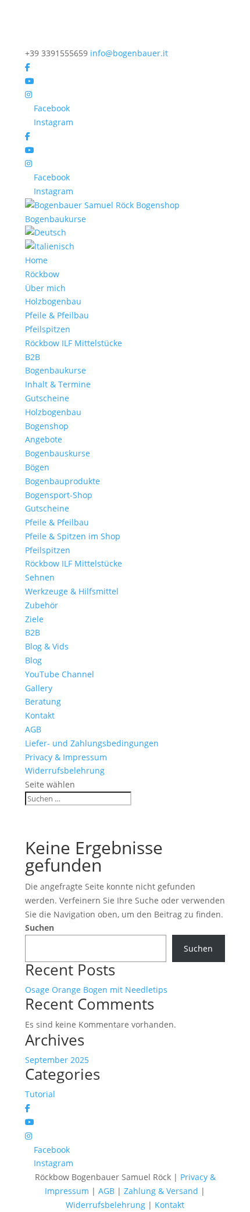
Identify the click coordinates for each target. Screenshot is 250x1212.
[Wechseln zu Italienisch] (125, 246)
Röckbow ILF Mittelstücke (73, 343)
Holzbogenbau (53, 301)
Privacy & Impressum (66, 757)
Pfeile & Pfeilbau (57, 315)
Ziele (34, 619)
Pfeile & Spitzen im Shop (72, 536)
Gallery (38, 688)
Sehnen (40, 577)
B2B (32, 356)
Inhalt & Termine (58, 384)
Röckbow (42, 274)
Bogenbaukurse (55, 370)
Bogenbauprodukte (62, 481)
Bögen (37, 467)
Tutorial (40, 1093)
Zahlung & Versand (161, 1190)
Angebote (43, 439)
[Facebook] (27, 66)
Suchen (39, 927)
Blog (33, 660)
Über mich (45, 287)
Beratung (43, 701)
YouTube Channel (59, 674)
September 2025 (57, 1059)
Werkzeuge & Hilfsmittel (72, 591)
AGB (33, 729)
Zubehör (41, 605)
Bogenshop (47, 425)
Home (36, 260)
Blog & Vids (47, 646)
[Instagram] (28, 94)
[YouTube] (29, 80)
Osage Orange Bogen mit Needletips (96, 989)
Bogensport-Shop (58, 494)
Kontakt (40, 715)
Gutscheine (47, 398)
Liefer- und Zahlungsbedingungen (92, 743)
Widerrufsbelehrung (65, 770)
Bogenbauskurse (57, 453)
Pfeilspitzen (47, 329)
